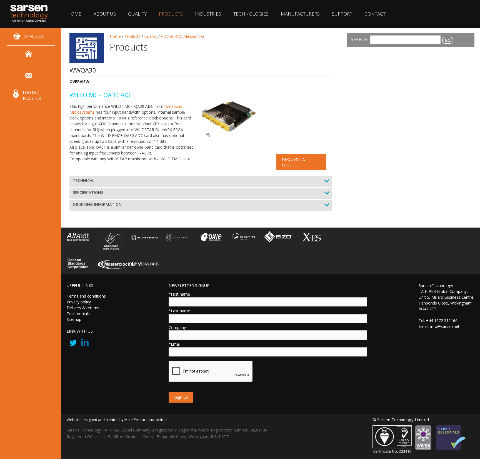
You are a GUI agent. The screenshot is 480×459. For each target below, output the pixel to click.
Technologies (251, 14)
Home (74, 14)
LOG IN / (31, 92)
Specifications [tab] (88, 192)
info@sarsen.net (444, 326)
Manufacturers (300, 14)
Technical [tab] (83, 180)
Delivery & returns (83, 307)
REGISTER (32, 98)
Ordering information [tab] (97, 204)
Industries (208, 14)
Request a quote (293, 162)
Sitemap (74, 319)
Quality (137, 14)
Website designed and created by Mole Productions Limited (117, 419)
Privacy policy (79, 302)
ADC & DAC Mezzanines (183, 36)
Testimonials (78, 313)
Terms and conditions (86, 296)
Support (342, 14)
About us (105, 14)
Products (171, 14)
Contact (375, 14)
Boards (150, 36)
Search (359, 40)
